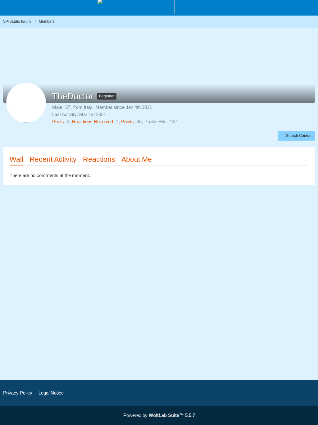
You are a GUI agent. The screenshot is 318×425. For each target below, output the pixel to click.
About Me (136, 159)
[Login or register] (294, 8)
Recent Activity (53, 159)
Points (127, 121)
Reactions (99, 159)
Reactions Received (92, 121)
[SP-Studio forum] (136, 6)
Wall (16, 159)
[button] (310, 8)
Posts (58, 121)
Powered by (159, 415)
